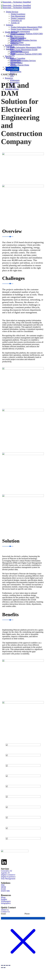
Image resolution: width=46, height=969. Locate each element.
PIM (2, 885)
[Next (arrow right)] (4, 967)
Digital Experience (18, 14)
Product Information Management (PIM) (26, 27)
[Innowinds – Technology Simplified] (16, 2)
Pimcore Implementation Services (23, 61)
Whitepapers (6, 901)
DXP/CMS (5, 891)
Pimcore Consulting (17, 58)
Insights (4, 899)
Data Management (18, 16)
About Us (5, 910)
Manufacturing (15, 71)
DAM (3, 889)
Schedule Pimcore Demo (19, 65)
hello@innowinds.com (15, 914)
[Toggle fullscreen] (4, 965)
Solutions (9, 25)
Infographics (6, 903)
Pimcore (8, 56)
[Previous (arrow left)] (2, 967)
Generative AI (16, 20)
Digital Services (12, 12)
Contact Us (5, 912)
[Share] (7, 965)
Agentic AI (15, 23)
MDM (3, 887)
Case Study (9, 67)
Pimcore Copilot (16, 63)
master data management (19, 52)
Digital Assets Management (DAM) (23, 50)
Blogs (3, 897)
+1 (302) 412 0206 (37, 914)
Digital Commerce (18, 18)
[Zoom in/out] (2, 965)
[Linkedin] (4, 862)
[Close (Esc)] (9, 965)
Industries (8, 69)
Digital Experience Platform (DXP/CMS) (26, 54)
